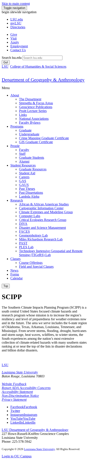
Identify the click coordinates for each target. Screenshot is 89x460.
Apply (14, 42)
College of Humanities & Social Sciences (38, 66)
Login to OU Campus (17, 456)
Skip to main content (16, 3)
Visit (13, 38)
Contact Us (18, 50)
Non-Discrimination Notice (20, 395)
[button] (23, 407)
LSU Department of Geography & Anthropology (35, 430)
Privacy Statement (14, 399)
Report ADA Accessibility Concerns (26, 388)
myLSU (15, 23)
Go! (5, 62)
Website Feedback (14, 384)
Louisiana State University (20, 372)
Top (5, 286)
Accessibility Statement (17, 392)
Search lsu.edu (12, 57)
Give (13, 34)
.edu (16, 19)
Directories (17, 27)
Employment (19, 46)
